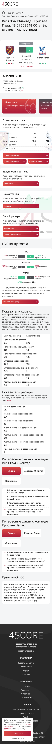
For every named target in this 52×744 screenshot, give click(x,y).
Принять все (18, 733)
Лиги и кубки (26, 666)
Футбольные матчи (26, 663)
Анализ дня (26, 690)
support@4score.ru (26, 651)
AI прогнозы (26, 694)
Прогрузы (26, 686)
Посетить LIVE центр (11, 302)
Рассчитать (8, 184)
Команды (26, 674)
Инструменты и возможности (26, 709)
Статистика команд (11, 155)
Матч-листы (26, 697)
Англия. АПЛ (9, 228)
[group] (19, 106)
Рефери (26, 670)
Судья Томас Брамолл (12, 234)
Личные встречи (35, 161)
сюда (8, 400)
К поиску (7, 206)
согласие (7, 729)
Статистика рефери (11, 161)
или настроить (18, 738)
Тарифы (26, 717)
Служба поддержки (26, 713)
